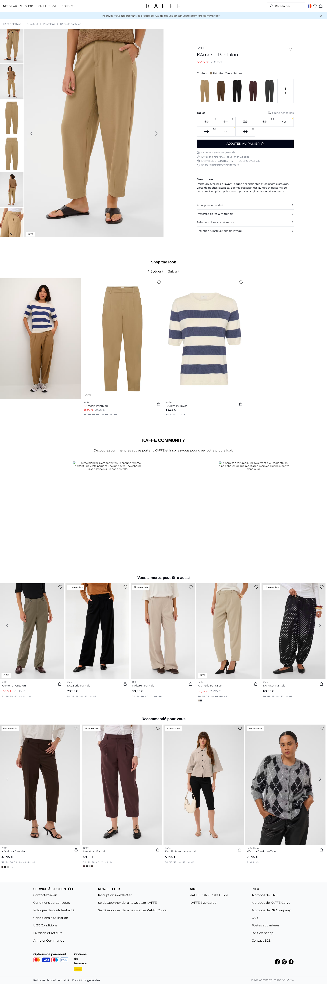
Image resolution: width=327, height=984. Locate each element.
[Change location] (310, 6)
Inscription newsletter (115, 895)
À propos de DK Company (271, 910)
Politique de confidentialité (54, 910)
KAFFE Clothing (12, 24)
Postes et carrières (266, 925)
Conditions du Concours (51, 902)
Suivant (174, 271)
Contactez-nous (45, 895)
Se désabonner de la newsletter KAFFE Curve (132, 910)
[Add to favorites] (291, 49)
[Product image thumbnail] (11, 45)
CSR (255, 918)
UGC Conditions (45, 925)
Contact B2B (261, 940)
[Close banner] (321, 16)
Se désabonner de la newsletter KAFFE (127, 902)
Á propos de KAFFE (266, 895)
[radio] (284, 122)
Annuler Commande (48, 940)
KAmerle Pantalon (70, 24)
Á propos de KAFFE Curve (271, 902)
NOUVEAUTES (12, 6)
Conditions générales (86, 980)
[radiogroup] (245, 127)
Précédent (155, 271)
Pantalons (49, 24)
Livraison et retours (47, 933)
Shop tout (32, 24)
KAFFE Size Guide (203, 902)
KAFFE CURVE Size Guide (209, 895)
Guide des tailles (283, 113)
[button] (245, 205)
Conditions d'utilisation (50, 918)
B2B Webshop (262, 933)
